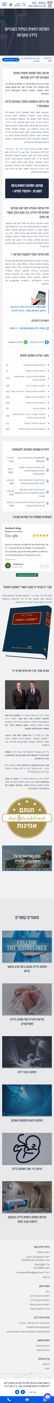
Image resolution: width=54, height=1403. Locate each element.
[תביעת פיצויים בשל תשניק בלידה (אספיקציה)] (27, 999)
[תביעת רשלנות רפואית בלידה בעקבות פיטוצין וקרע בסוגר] (27, 1197)
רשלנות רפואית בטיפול (26, 402)
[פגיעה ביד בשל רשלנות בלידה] (27, 1149)
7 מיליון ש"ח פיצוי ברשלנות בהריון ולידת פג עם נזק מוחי (30, 504)
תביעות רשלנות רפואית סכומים (26, 428)
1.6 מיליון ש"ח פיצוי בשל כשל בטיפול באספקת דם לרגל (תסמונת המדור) (30, 493)
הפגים (42, 128)
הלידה (8, 122)
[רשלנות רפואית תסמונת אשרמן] (27, 1100)
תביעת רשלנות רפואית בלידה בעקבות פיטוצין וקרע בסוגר (27, 1219)
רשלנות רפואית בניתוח (40, 1304)
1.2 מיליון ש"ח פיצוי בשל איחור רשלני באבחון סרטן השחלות (31, 482)
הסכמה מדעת (26, 408)
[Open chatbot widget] (47, 1396)
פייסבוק (46, 1364)
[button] (47, 566)
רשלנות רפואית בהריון (40, 1295)
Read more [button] (10, 559)
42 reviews (18, 531)
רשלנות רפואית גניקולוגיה (26, 365)
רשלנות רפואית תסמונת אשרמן (27, 1120)
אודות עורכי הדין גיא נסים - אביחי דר (34, 1322)
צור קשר (46, 1277)
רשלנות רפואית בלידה (26, 385)
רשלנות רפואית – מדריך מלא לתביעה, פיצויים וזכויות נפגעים (26, 416)
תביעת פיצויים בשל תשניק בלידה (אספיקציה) (27, 1021)
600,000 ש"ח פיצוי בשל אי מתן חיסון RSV (31, 459)
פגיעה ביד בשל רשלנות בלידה (27, 1169)
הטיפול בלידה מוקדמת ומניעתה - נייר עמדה (27, 328)
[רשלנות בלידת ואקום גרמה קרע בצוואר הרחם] (27, 947)
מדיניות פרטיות (43, 1345)
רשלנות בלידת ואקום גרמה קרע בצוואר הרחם (27, 969)
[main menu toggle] (4, 4)
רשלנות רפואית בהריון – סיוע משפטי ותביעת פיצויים (26, 378)
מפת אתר (32, 1392)
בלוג (48, 1291)
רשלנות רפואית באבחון (26, 397)
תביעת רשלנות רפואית (26, 370)
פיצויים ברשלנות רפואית (26, 423)
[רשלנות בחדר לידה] (27, 1052)
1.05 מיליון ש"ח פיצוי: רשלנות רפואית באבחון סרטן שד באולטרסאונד (32, 470)
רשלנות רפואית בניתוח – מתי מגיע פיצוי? (26, 391)
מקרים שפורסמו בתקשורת (38, 1327)
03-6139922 (40, 1264)
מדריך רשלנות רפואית (40, 1308)
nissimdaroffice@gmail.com (29, 1272)
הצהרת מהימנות (9, 59)
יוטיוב (47, 1368)
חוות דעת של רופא (19, 148)
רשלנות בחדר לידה (27, 1072)
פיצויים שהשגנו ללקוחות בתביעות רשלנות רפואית (28, 1331)
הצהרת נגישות (43, 1350)
